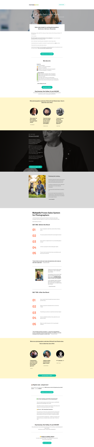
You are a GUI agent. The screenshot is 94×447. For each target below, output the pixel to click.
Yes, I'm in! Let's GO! (47, 87)
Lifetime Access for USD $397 (47, 53)
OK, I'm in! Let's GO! (47, 442)
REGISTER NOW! (61, 4)
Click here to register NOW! (35, 166)
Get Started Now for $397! (47, 375)
